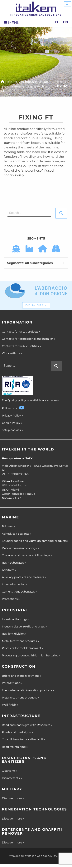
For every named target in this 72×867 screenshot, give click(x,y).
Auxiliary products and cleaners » (24, 577)
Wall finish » (10, 704)
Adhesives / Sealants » (16, 533)
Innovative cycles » (14, 584)
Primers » (8, 526)
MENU (13, 22)
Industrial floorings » (16, 619)
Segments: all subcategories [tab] (30, 263)
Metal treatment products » (20, 641)
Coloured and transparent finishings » (27, 555)
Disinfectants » (12, 778)
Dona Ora (36, 305)
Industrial (14, 82)
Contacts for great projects (21, 331)
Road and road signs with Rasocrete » (27, 725)
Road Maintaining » (15, 746)
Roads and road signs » (17, 732)
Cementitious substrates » (19, 591)
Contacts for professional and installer (28, 338)
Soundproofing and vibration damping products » (35, 541)
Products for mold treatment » (22, 648)
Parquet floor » (12, 683)
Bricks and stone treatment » (21, 675)
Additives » (9, 570)
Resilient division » (14, 633)
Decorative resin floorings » (20, 548)
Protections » (11, 599)
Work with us (12, 353)
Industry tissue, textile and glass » (24, 626)
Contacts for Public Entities (21, 346)
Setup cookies (11, 430)
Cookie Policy (11, 423)
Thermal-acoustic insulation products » (28, 690)
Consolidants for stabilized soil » (23, 739)
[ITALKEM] (36, 7)
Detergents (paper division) (33, 86)
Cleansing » (9, 770)
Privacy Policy (11, 415)
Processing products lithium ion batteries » (31, 655)
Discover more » (13, 798)
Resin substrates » (14, 562)
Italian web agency (40, 855)
